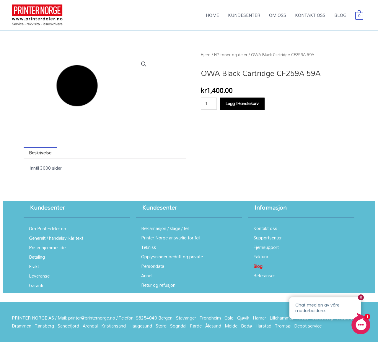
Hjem (206, 55)
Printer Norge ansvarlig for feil (170, 237)
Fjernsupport (266, 247)
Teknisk (148, 247)
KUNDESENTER (244, 15)
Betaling (37, 256)
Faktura (260, 256)
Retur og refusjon (158, 285)
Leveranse (39, 275)
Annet (147, 275)
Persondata (152, 266)
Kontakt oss (265, 228)
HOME (212, 15)
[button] (144, 64)
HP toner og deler (230, 55)
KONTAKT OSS (310, 15)
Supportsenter (267, 237)
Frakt (34, 266)
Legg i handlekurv (242, 104)
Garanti (36, 285)
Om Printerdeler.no (47, 228)
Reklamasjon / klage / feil (165, 228)
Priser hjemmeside (47, 247)
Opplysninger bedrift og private (172, 256)
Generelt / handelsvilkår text (56, 238)
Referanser (264, 275)
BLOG (340, 15)
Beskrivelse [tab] (40, 152)
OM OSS (277, 15)
